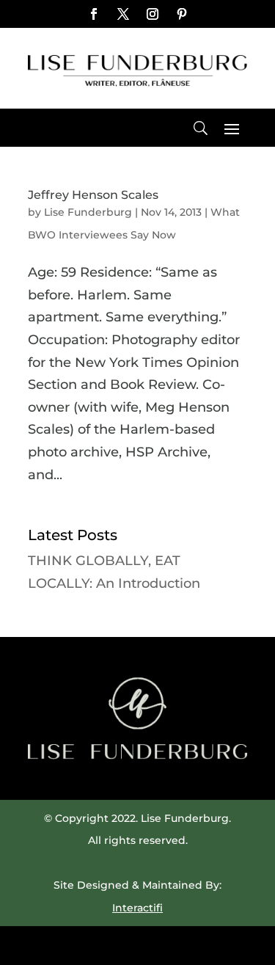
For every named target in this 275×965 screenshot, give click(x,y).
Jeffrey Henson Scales (93, 195)
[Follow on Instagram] (152, 14)
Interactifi (137, 907)
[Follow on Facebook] (94, 14)
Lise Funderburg (88, 212)
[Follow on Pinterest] (182, 14)
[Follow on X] (123, 14)
